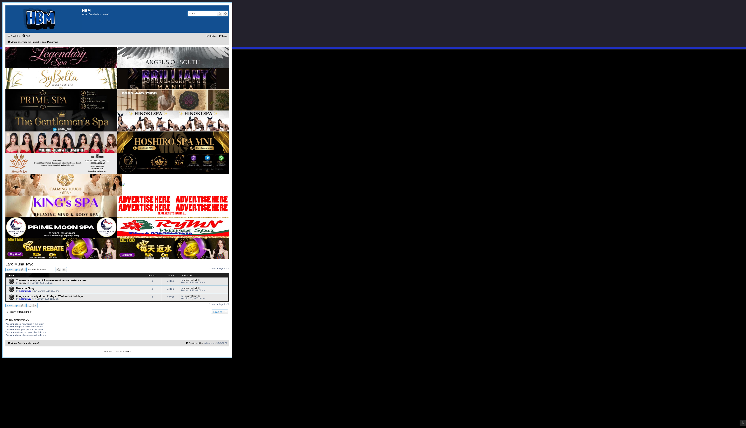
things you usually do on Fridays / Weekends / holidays (49, 296)
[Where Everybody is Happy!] (43, 19)
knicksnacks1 (190, 280)
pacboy (22, 283)
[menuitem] (26, 36)
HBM (129, 352)
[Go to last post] (199, 280)
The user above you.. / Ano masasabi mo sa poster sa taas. (51, 280)
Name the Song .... (27, 288)
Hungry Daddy (191, 296)
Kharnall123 (25, 291)
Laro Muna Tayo (19, 264)
